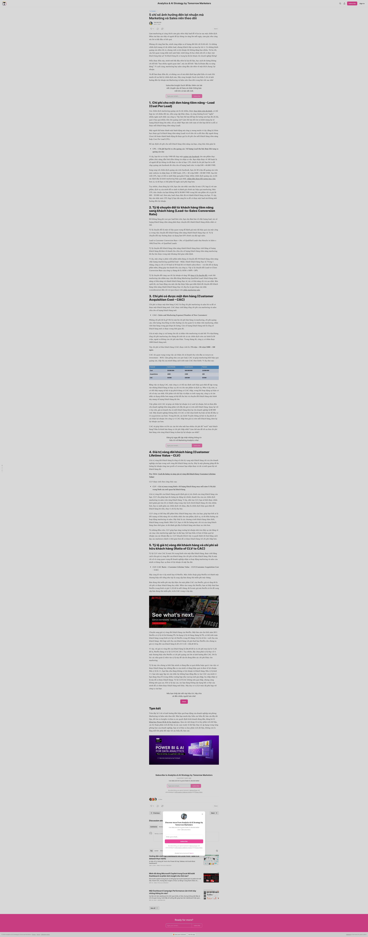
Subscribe (184, 841)
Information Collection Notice (183, 848)
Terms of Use (193, 846)
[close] (202, 814)
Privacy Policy (198, 848)
